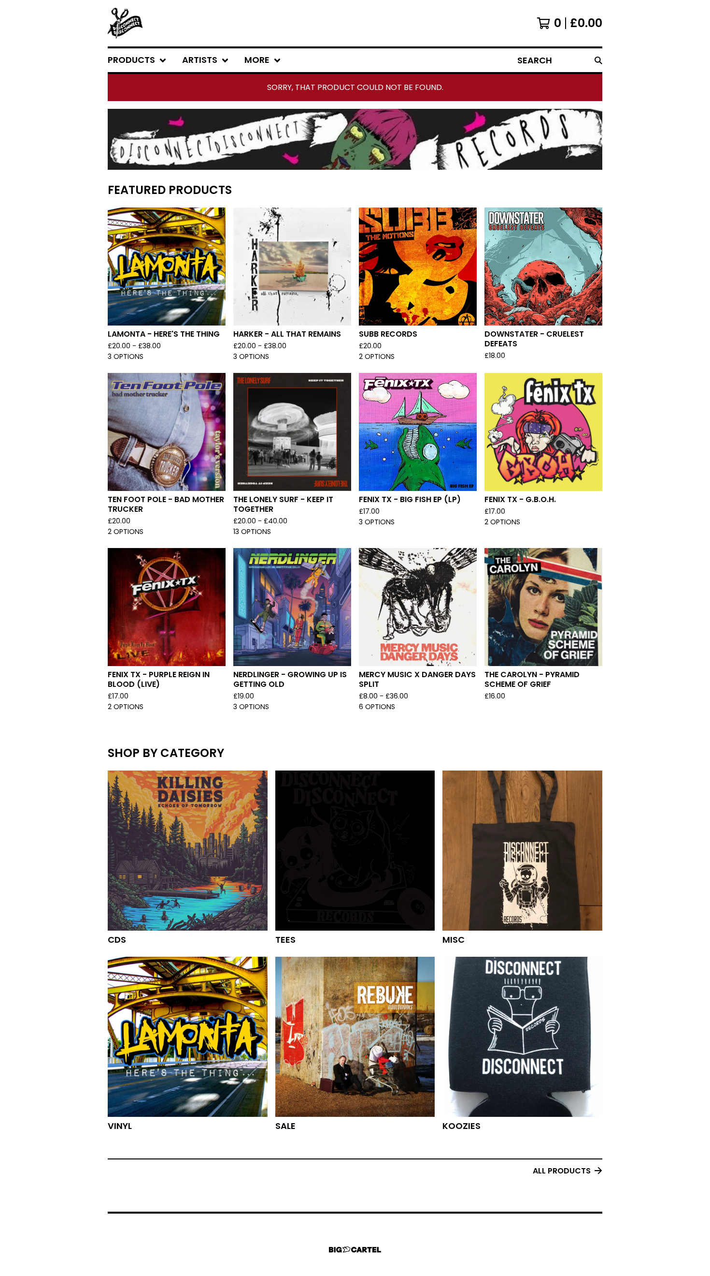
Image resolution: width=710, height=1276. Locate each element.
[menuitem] (137, 60)
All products (562, 1170)
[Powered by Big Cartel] (355, 1250)
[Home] (125, 23)
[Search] (598, 60)
